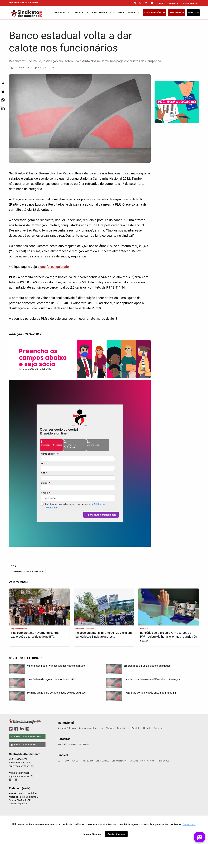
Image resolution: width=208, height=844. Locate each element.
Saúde (120, 12)
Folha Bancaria (189, 3)
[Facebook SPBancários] (16, 729)
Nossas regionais (18, 803)
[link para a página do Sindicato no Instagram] (140, 3)
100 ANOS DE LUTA (23, 2)
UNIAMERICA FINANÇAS (142, 760)
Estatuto (135, 728)
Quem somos (160, 728)
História (147, 728)
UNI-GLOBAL (102, 760)
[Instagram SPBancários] (28, 729)
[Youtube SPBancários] (33, 729)
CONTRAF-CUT (72, 760)
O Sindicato (80, 12)
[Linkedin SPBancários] (22, 729)
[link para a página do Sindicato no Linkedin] (146, 3)
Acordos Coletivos (67, 728)
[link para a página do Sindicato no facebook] (129, 3)
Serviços (133, 12)
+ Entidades (163, 760)
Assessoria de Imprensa (91, 728)
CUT (60, 760)
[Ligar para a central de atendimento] (10, 779)
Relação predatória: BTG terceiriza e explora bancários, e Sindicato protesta (103, 634)
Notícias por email (25, 745)
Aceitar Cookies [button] (116, 834)
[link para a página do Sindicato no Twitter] (134, 3)
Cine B (72, 744)
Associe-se (193, 12)
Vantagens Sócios (103, 12)
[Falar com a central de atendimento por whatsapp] (16, 779)
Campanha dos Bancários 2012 (27, 571)
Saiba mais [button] (188, 824)
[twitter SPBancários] (11, 729)
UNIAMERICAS (119, 760)
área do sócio (176, 12)
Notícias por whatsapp (27, 736)
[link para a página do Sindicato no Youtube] (152, 3)
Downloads (123, 728)
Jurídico (161, 3)
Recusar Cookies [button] (92, 834)
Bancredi (62, 744)
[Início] (31, 14)
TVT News (84, 744)
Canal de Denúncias (154, 12)
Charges (173, 3)
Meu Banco (61, 12)
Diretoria (110, 728)
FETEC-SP (88, 760)
